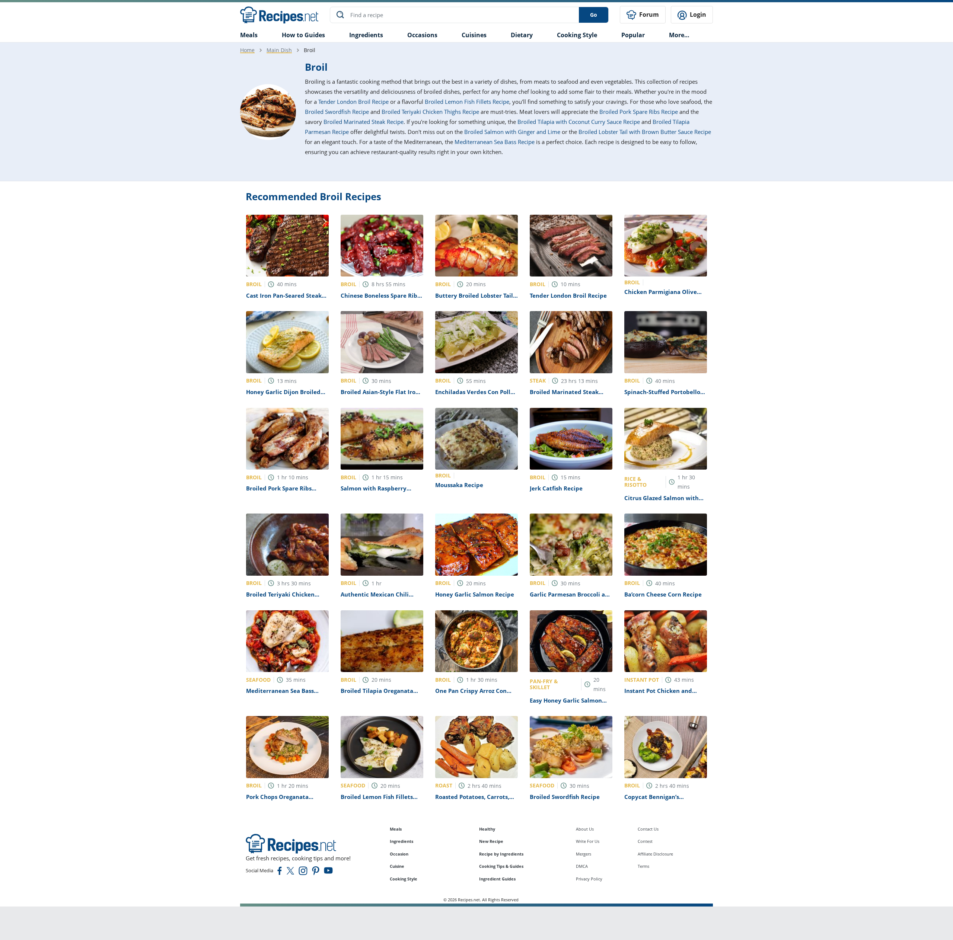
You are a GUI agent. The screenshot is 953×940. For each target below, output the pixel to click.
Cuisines (474, 35)
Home (247, 50)
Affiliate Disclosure (655, 854)
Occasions (422, 35)
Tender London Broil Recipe (353, 101)
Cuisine (397, 866)
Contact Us (648, 829)
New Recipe (491, 841)
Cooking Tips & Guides (501, 866)
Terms (643, 866)
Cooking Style (403, 879)
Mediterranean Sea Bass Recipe (495, 142)
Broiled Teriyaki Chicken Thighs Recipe (430, 111)
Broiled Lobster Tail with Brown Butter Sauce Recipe (645, 131)
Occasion (399, 854)
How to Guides (303, 35)
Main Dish (279, 50)
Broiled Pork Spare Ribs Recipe (638, 111)
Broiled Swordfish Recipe (337, 111)
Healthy (487, 829)
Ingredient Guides (497, 879)
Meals (396, 829)
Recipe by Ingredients (501, 854)
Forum (648, 14)
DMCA (582, 866)
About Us (585, 829)
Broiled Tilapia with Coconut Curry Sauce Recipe (578, 121)
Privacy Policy (589, 879)
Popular (633, 35)
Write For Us (587, 841)
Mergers (583, 854)
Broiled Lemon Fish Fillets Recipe (467, 101)
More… (679, 35)
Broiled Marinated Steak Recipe (363, 121)
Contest (645, 841)
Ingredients (366, 35)
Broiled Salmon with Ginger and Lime (512, 131)
